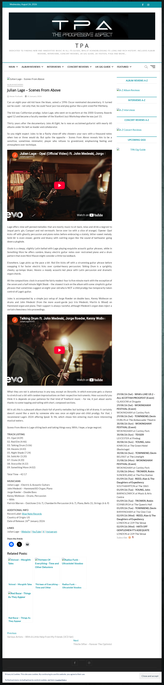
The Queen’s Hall (143, 504)
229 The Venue (138, 522)
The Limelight (137, 456)
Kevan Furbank (16, 96)
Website (25, 531)
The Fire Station (144, 475)
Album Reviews (31, 66)
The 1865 (143, 486)
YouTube (36, 531)
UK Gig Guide (102, 66)
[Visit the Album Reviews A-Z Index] (128, 90)
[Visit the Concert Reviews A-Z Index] (129, 129)
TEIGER (139, 434)
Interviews (54, 66)
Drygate (136, 401)
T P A (82, 45)
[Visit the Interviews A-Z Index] (126, 110)
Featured (123, 66)
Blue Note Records (32, 513)
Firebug (136, 438)
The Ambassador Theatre (142, 419)
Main (12, 66)
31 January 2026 (34, 96)
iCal (133, 537)
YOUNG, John (142, 441)
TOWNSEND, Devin (145, 416)
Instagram (51, 531)
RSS (130, 537)
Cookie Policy (61, 680)
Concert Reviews (78, 66)
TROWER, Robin (145, 471)
